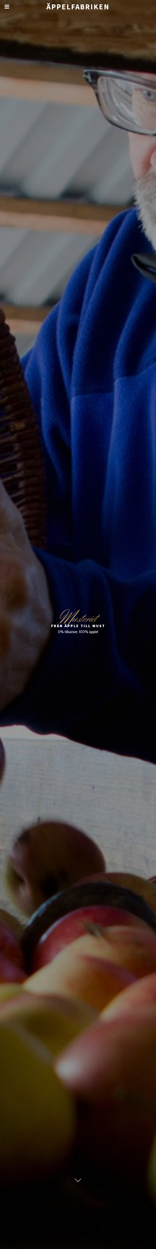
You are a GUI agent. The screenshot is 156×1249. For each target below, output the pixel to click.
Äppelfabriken (78, 6)
